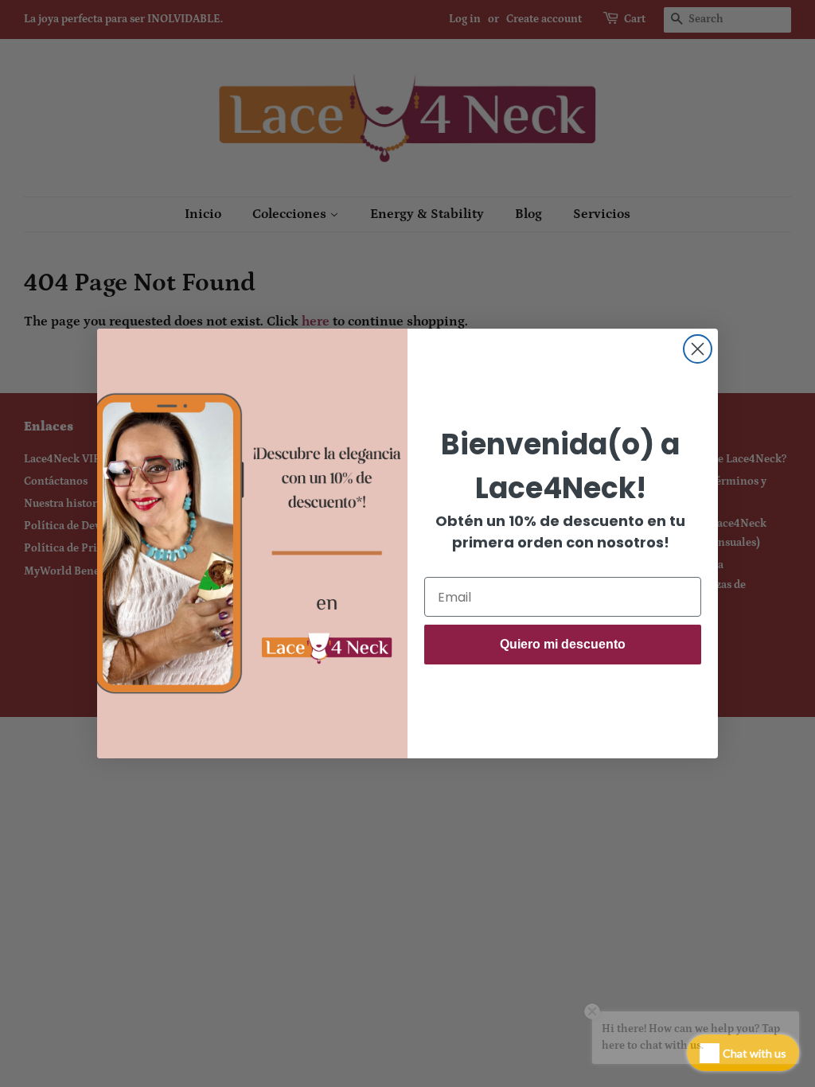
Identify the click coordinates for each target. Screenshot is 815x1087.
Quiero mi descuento (563, 644)
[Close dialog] (698, 349)
